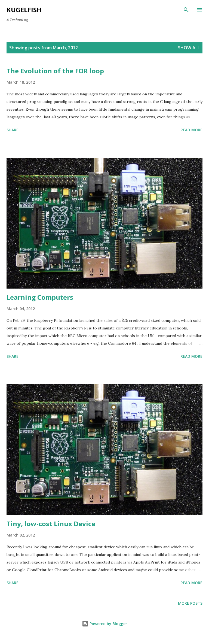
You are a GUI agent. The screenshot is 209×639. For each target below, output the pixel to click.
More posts (190, 603)
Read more (191, 129)
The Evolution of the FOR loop (55, 70)
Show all (189, 48)
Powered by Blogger (107, 623)
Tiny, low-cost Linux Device (51, 523)
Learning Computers (40, 297)
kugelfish (24, 9)
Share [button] (13, 129)
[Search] (186, 10)
